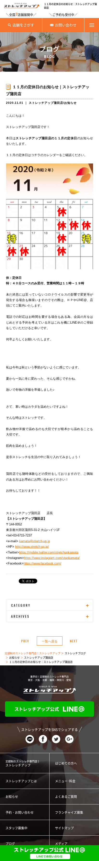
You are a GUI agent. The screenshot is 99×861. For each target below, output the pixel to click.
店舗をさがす (23, 25)
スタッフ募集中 (16, 828)
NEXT (74, 641)
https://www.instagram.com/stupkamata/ (52, 558)
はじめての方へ (66, 763)
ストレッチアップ (23, 763)
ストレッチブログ (75, 653)
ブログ (10, 843)
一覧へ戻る (49, 641)
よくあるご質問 (66, 796)
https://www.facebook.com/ (42, 563)
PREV (25, 641)
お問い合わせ (65, 25)
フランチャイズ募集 (69, 812)
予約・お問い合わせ (20, 812)
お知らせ (70, 103)
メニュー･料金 (65, 781)
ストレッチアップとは (21, 781)
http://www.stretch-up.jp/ (32, 546)
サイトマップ (64, 828)
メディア (61, 843)
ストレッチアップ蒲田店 (46, 103)
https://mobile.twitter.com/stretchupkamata (48, 552)
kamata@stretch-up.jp (34, 541)
